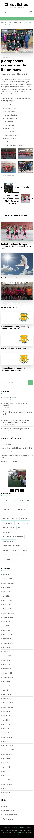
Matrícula (6, 532)
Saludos (5, 550)
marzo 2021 (7, 694)
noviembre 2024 (8, 583)
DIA (14, 514)
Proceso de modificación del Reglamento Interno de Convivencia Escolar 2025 (16, 421)
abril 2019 (6, 776)
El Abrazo (24, 518)
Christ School (17, 4)
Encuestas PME (8, 523)
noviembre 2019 (8, 750)
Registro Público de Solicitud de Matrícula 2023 (17, 456)
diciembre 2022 (8, 639)
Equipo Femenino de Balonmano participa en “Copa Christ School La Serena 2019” (16, 246)
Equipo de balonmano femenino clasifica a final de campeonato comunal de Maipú (14, 305)
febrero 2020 (7, 737)
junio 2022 (6, 652)
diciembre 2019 (8, 746)
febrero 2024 (7, 600)
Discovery (22, 514)
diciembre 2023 (8, 609)
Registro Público (8, 541)
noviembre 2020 (8, 707)
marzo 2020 (7, 733)
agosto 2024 (7, 587)
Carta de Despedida (9, 397)
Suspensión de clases (20, 550)
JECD (19, 527)
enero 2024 (7, 605)
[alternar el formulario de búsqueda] (31, 12)
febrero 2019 (7, 784)
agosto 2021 (7, 681)
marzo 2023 (7, 630)
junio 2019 (6, 767)
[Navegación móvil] (17, 18)
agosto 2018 (7, 793)
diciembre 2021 (8, 669)
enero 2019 (7, 788)
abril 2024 (6, 596)
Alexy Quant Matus (8, 74)
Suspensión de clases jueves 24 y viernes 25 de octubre (15, 328)
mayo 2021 (6, 690)
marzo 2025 (7, 575)
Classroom (21, 509)
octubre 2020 (7, 711)
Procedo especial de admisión (13, 536)
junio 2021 (6, 686)
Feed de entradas (8, 810)
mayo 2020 (6, 724)
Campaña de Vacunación (21, 505)
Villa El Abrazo (8, 559)
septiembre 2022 (8, 643)
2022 (21, 500)
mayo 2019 (6, 771)
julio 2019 (6, 763)
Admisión (6, 505)
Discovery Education (10, 518)
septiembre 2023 (8, 617)
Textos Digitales (8, 555)
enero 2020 (7, 741)
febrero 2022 (7, 660)
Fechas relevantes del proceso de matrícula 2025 (17, 413)
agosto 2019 (7, 758)
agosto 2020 (7, 716)
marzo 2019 (7, 780)
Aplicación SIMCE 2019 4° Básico (14, 348)
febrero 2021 (7, 699)
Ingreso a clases (8, 527)
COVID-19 (6, 514)
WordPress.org (8, 819)
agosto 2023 (7, 622)
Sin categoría (5, 58)
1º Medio (5, 500)
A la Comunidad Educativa (12, 278)
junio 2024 (6, 592)
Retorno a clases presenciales (13, 546)
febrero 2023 (7, 634)
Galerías (4, 452)
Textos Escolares (24, 555)
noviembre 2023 (8, 613)
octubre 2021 (7, 673)
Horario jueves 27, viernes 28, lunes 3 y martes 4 (16, 405)
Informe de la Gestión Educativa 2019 (13, 448)
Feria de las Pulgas (23, 523)
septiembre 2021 (8, 677)
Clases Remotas (8, 509)
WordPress (18, 835)
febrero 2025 (7, 579)
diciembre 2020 (8, 703)
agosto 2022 (7, 647)
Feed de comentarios (10, 815)
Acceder (5, 806)
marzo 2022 (7, 656)
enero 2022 (7, 664)
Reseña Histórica (6, 461)
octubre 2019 (7, 754)
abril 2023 (6, 626)
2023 (28, 500)
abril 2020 (6, 729)
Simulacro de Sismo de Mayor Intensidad (16, 429)
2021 (14, 500)
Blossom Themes (20, 832)
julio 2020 (6, 720)
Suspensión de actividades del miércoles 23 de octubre (13, 369)
